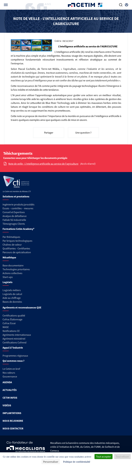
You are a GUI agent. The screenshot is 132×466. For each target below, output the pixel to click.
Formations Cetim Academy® (18, 228)
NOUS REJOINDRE (13, 420)
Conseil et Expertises (14, 212)
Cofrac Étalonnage (12, 319)
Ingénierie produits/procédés (18, 204)
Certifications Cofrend (14, 342)
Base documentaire (13, 265)
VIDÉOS (7, 405)
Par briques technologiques (17, 240)
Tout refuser (122, 456)
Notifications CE (11, 330)
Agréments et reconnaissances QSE (22, 307)
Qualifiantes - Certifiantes (16, 248)
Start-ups (8, 277)
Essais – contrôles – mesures (18, 208)
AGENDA (7, 382)
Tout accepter (103, 456)
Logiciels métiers (12, 290)
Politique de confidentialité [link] (76, 461)
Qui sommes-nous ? (13, 360)
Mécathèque (9, 257)
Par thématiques (11, 236)
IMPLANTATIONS (12, 413)
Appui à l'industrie (13, 347)
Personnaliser (50, 461)
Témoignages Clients (14, 223)
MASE (6, 327)
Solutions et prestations (16, 196)
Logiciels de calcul (12, 294)
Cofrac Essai (9, 323)
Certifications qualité (14, 315)
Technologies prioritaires (16, 269)
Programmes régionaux (15, 355)
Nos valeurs (9, 372)
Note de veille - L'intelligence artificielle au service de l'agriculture (43, 163)
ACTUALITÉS (10, 390)
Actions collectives (12, 273)
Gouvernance (10, 376)
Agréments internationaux (17, 334)
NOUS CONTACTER (13, 428)
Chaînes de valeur (12, 244)
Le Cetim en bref (11, 368)
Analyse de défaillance (15, 216)
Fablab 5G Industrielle (14, 219)
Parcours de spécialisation (17, 252)
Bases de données (12, 301)
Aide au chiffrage (12, 297)
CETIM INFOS (10, 397)
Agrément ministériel (14, 338)
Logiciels (7, 282)
